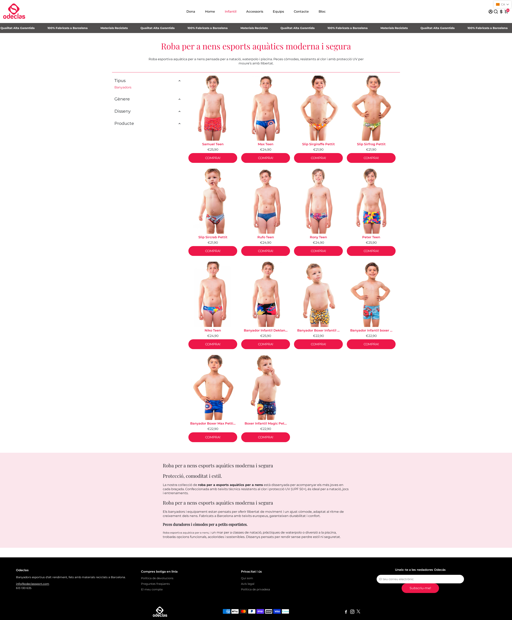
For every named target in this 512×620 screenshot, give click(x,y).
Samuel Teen (213, 144)
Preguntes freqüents (155, 583)
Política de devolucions (157, 578)
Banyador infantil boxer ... (371, 330)
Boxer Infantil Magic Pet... (266, 423)
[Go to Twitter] (358, 612)
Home (210, 11)
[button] (502, 4)
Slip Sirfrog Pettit (371, 144)
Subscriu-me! (420, 588)
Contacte (301, 11)
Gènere (122, 98)
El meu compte (152, 589)
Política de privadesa (255, 589)
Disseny (122, 111)
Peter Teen (371, 237)
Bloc (322, 11)
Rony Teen (318, 237)
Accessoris (254, 11)
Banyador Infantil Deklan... (266, 330)
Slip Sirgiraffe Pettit (318, 144)
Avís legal (247, 583)
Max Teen (265, 144)
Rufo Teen (265, 237)
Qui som (247, 578)
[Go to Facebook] (346, 612)
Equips (278, 11)
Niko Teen (213, 330)
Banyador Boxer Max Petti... (213, 423)
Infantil (230, 11)
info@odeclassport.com (32, 583)
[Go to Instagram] (352, 612)
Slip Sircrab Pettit (212, 237)
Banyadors (122, 87)
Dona (190, 11)
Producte (124, 123)
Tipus (120, 80)
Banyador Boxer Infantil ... (318, 330)
